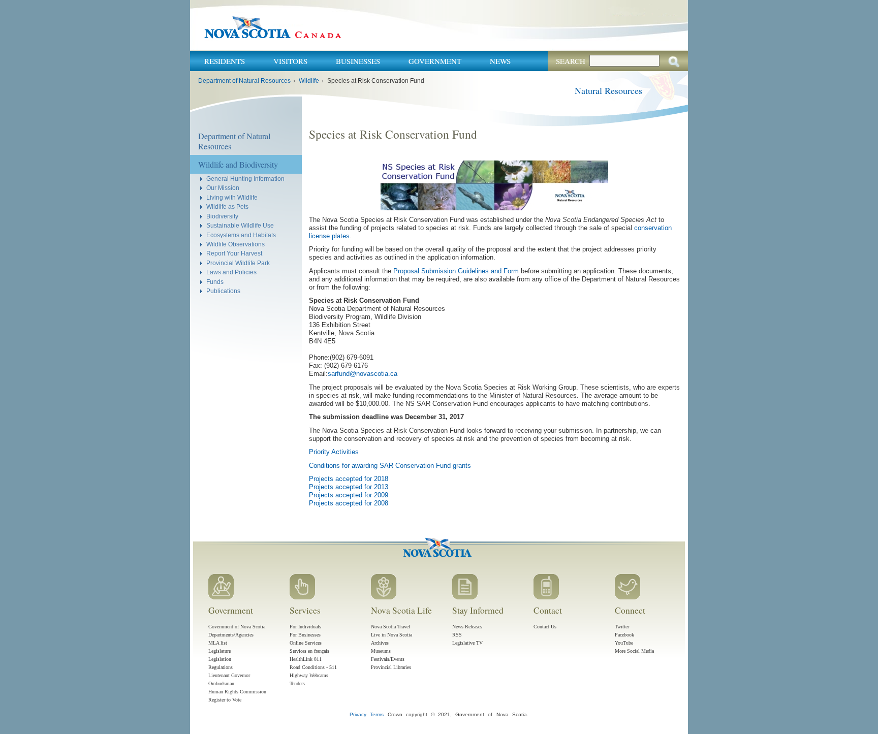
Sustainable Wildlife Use (240, 225)
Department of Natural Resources (244, 80)
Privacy (358, 714)
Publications (223, 291)
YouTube (624, 643)
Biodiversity (222, 216)
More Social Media (634, 651)
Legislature (219, 651)
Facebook (624, 634)
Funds (215, 281)
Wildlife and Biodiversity (238, 164)
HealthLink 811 (306, 659)
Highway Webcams (309, 675)
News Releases (467, 626)
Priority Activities (334, 452)
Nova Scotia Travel (390, 626)
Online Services (306, 643)
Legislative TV (467, 643)
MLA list (217, 643)
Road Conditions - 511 (313, 667)
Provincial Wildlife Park (238, 263)
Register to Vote (224, 700)
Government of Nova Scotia (236, 626)
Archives (380, 643)
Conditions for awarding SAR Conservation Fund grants (390, 465)
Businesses (358, 61)
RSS (457, 634)
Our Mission (222, 187)
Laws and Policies (231, 272)
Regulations (220, 667)
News (500, 61)
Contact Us (545, 626)
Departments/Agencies (231, 634)
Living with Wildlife (232, 197)
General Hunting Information (245, 178)
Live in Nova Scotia (391, 634)
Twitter (622, 626)
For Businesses (305, 634)
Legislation (219, 659)
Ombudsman (221, 683)
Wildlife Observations (235, 244)
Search (570, 61)
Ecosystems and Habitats (241, 235)
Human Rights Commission (237, 691)
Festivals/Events (387, 659)
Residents (224, 61)
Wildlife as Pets (227, 206)
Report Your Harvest (234, 253)
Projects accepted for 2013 (348, 487)
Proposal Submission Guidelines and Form (456, 271)
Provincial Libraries (391, 667)
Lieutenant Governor (229, 675)
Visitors (290, 61)
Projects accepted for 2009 (348, 495)
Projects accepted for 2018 (348, 479)
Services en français (309, 651)
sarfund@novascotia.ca (362, 373)
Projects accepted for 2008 (348, 503)
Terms (377, 714)
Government (435, 61)
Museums (381, 651)
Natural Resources (608, 90)
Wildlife (309, 80)
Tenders (297, 683)
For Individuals (305, 626)
